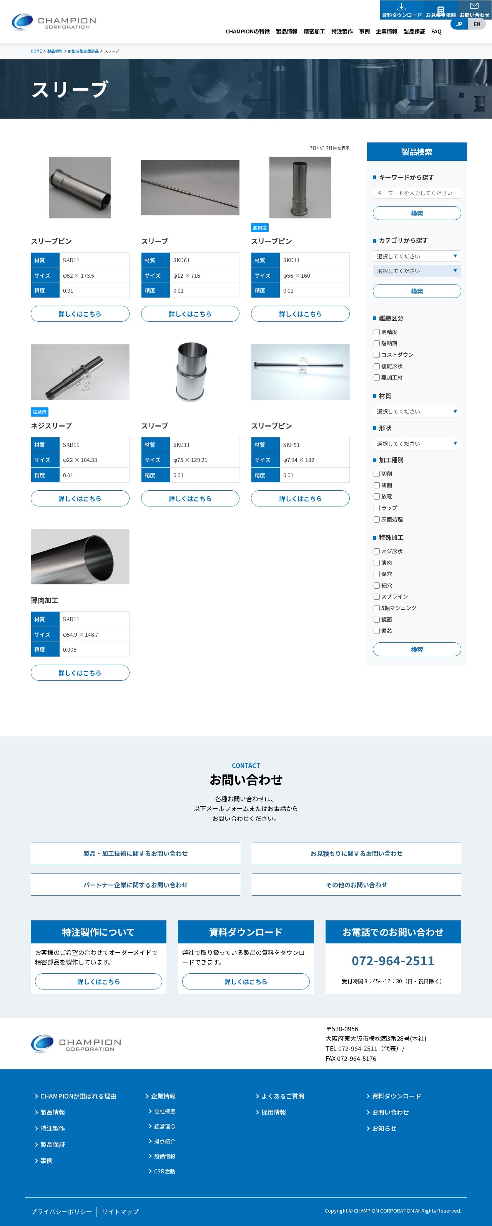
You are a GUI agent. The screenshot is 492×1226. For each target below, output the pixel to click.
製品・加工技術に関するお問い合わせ (135, 853)
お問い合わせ (475, 14)
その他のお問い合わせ (356, 884)
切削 (386, 473)
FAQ (436, 31)
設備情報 (165, 1156)
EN (477, 24)
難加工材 (392, 377)
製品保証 (414, 31)
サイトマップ (120, 1211)
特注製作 (342, 31)
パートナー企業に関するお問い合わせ (135, 884)
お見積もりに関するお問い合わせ (357, 853)
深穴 (386, 573)
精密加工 (314, 31)
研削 (386, 485)
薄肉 (386, 562)
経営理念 (165, 1126)
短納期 (389, 343)
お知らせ (384, 1128)
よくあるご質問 (282, 1095)
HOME (36, 51)
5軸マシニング (399, 608)
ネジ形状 (392, 551)
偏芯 (386, 630)
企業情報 (386, 31)
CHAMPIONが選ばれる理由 (78, 1095)
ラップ (389, 507)
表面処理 (392, 519)
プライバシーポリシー (61, 1211)
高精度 (389, 332)
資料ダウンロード (402, 14)
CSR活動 (164, 1171)
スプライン (394, 596)
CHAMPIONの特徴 (248, 31)
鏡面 (386, 619)
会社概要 (165, 1111)
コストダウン (397, 354)
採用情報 (273, 1112)
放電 (386, 496)
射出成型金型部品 (83, 51)
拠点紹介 (165, 1141)
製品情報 (287, 31)
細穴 (386, 585)
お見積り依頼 (441, 14)
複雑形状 (392, 366)
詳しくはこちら (79, 313)
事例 (364, 31)
